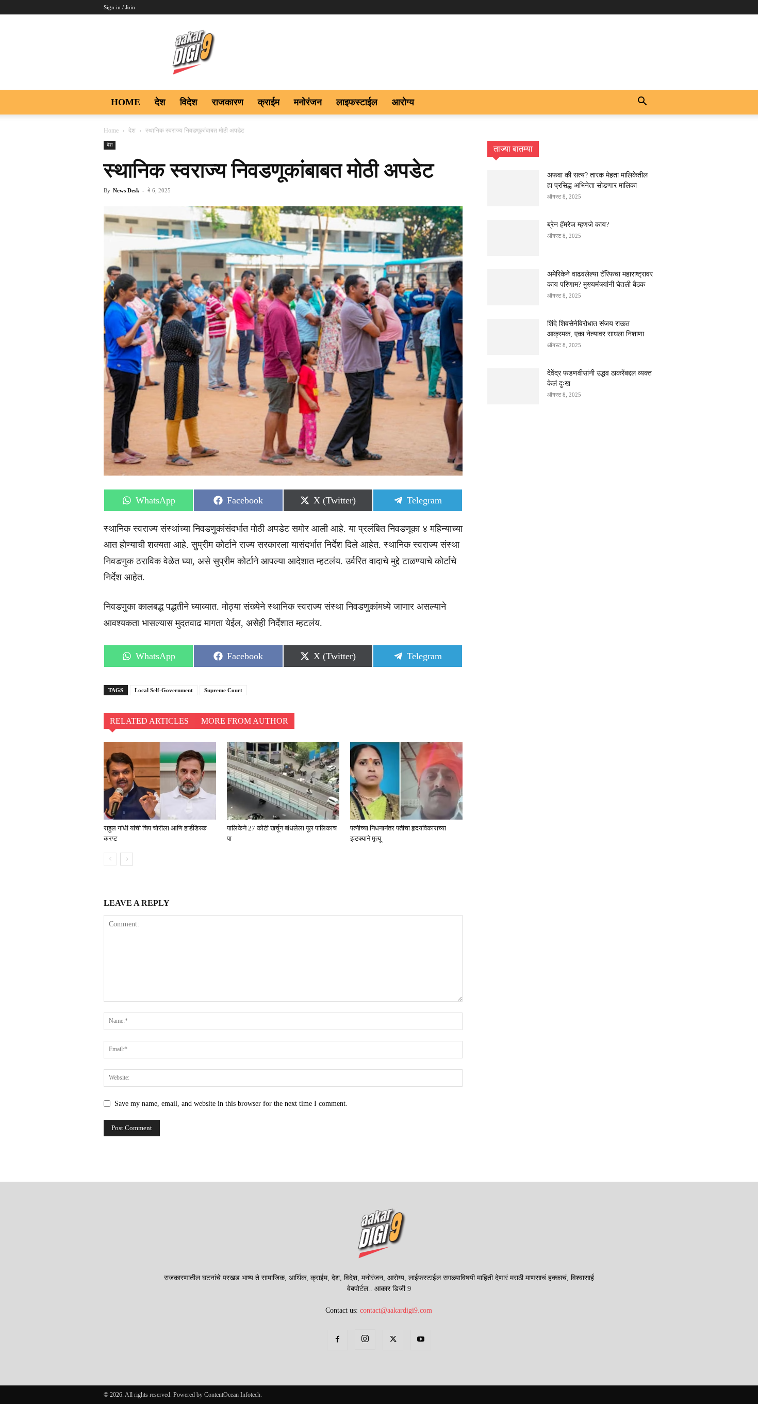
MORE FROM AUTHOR (244, 720)
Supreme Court (223, 690)
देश (160, 102)
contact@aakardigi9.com (396, 1310)
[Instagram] (365, 1339)
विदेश (188, 102)
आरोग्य (403, 102)
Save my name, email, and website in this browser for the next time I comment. (231, 1103)
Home (125, 102)
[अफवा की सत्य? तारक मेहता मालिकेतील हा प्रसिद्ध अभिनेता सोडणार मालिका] (513, 188)
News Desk (126, 190)
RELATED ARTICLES (149, 720)
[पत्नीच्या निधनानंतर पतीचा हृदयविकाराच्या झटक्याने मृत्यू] (406, 781)
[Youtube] (420, 1340)
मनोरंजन (308, 102)
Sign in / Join (119, 7)
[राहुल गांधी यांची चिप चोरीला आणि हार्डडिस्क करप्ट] (160, 781)
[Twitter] (393, 1340)
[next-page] (126, 859)
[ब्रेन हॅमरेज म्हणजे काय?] (513, 238)
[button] (642, 103)
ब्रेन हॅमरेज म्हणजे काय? (578, 224)
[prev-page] (110, 859)
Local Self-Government (164, 690)
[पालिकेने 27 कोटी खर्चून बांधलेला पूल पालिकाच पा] (283, 781)
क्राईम (268, 102)
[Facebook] (337, 1340)
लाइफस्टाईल (356, 102)
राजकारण (227, 102)
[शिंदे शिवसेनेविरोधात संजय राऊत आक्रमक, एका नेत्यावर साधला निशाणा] (513, 337)
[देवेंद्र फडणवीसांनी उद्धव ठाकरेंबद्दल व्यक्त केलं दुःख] (513, 386)
